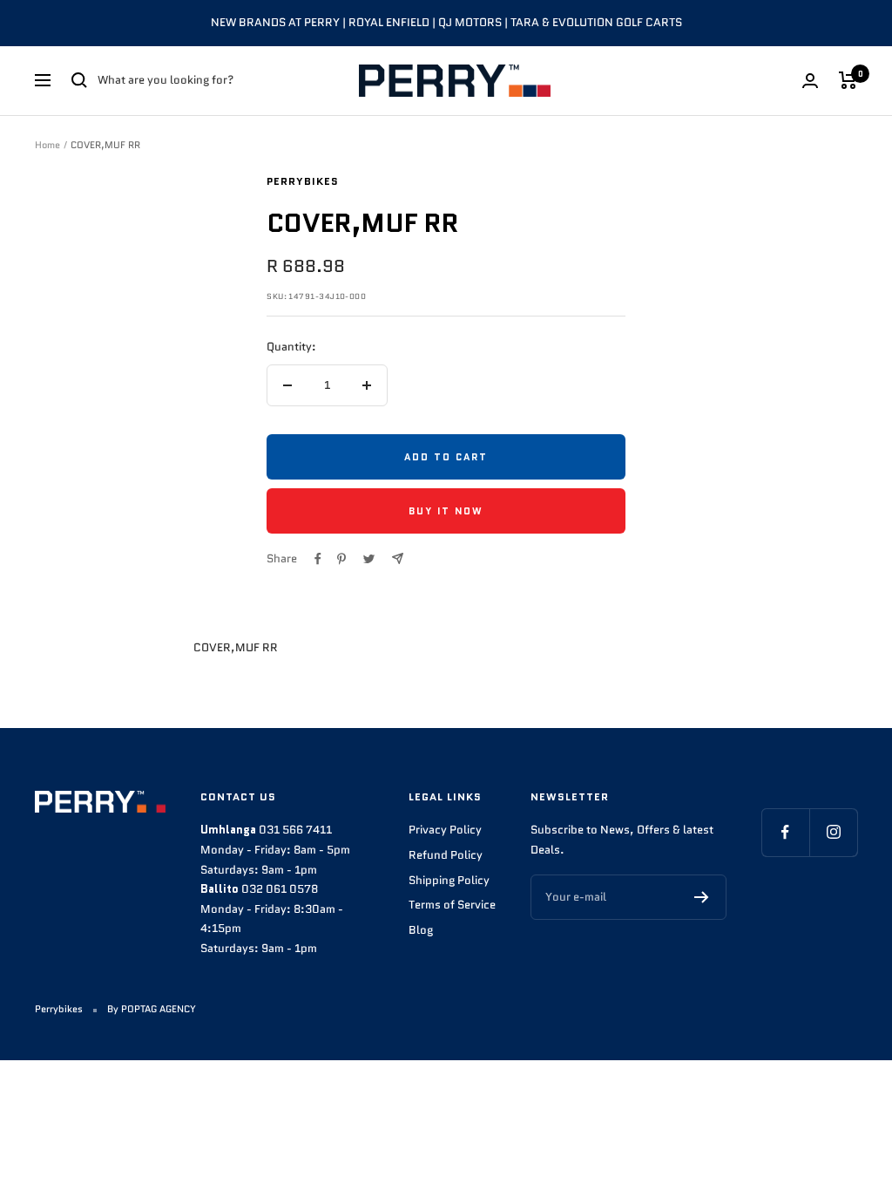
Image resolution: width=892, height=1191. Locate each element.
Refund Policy (446, 855)
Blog (421, 930)
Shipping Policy (449, 880)
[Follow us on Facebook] (785, 832)
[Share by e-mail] (397, 558)
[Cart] (848, 80)
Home (47, 145)
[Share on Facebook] (317, 559)
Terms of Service (452, 904)
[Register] (701, 897)
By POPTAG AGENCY (151, 1009)
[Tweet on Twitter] (369, 559)
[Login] (810, 80)
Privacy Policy (445, 829)
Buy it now (446, 511)
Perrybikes (303, 181)
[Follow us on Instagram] (833, 832)
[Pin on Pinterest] (341, 559)
